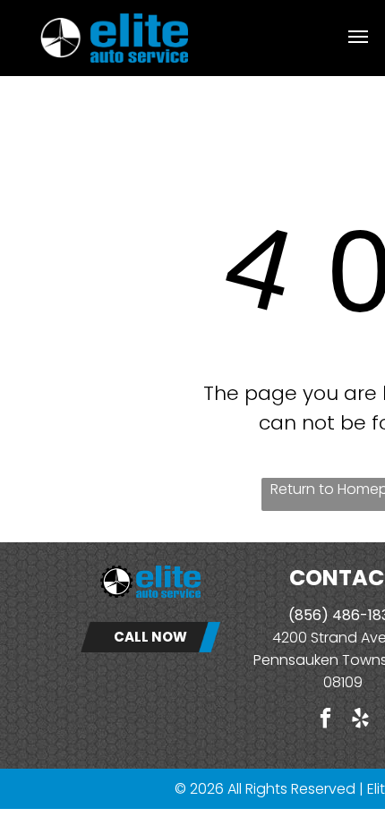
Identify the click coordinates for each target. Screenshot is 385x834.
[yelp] (360, 720)
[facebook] (325, 720)
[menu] (358, 37)
